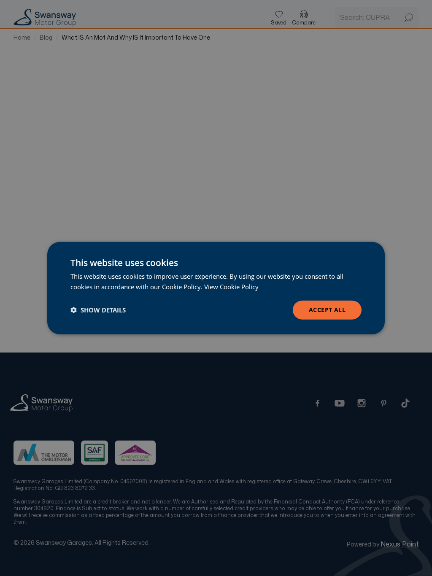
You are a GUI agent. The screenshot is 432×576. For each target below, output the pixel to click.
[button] (98, 310)
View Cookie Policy (231, 287)
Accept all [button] (327, 310)
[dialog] (216, 288)
